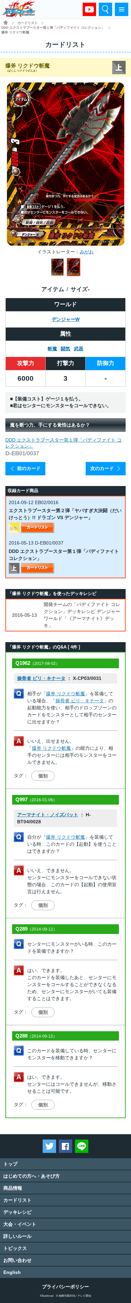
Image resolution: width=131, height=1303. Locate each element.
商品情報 (12, 1188)
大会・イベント (19, 1224)
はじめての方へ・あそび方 (31, 1176)
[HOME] (5, 22)
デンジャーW (66, 319)
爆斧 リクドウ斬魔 (65, 693)
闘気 (65, 348)
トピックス (15, 1248)
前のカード (29, 468)
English (12, 1272)
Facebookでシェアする (65, 1146)
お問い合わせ (17, 1260)
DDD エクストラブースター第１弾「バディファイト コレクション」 (52, 27)
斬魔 (52, 348)
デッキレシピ (17, 1212)
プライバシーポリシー (65, 1286)
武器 (78, 348)
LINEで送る (81, 1146)
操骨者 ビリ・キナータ (41, 678)
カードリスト (27, 23)
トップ (10, 1164)
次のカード (102, 468)
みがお (87, 251)
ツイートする (49, 1146)
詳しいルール (17, 1236)
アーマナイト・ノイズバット (47, 814)
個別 (43, 776)
